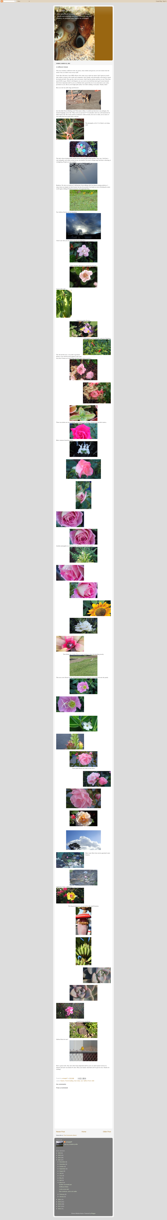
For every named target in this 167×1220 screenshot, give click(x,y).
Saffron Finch (87, 1080)
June (60, 1175)
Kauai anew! (65, 10)
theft (93, 1080)
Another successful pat (65, 1184)
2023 (59, 1155)
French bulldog (69, 1080)
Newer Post (60, 1132)
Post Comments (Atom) (70, 1135)
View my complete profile (71, 1144)
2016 (59, 1208)
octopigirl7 (69, 1142)
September (62, 1168)
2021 (59, 1160)
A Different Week (63, 1186)
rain (82, 1080)
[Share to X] (82, 1078)
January (61, 1196)
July (60, 1173)
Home (84, 1132)
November (62, 1164)
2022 (59, 1157)
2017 (59, 1206)
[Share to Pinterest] (85, 1078)
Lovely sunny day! (64, 1189)
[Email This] (78, 1078)
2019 (59, 1201)
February (62, 1194)
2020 (59, 1199)
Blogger (93, 1213)
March (61, 1182)
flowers (62, 1080)
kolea (78, 1080)
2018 (59, 1204)
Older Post (107, 1132)
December (62, 1162)
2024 (59, 1153)
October (61, 1166)
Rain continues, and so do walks (68, 1191)
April (60, 1180)
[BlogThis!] (80, 1078)
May (60, 1178)
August (61, 1171)
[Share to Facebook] (83, 1078)
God (75, 1080)
